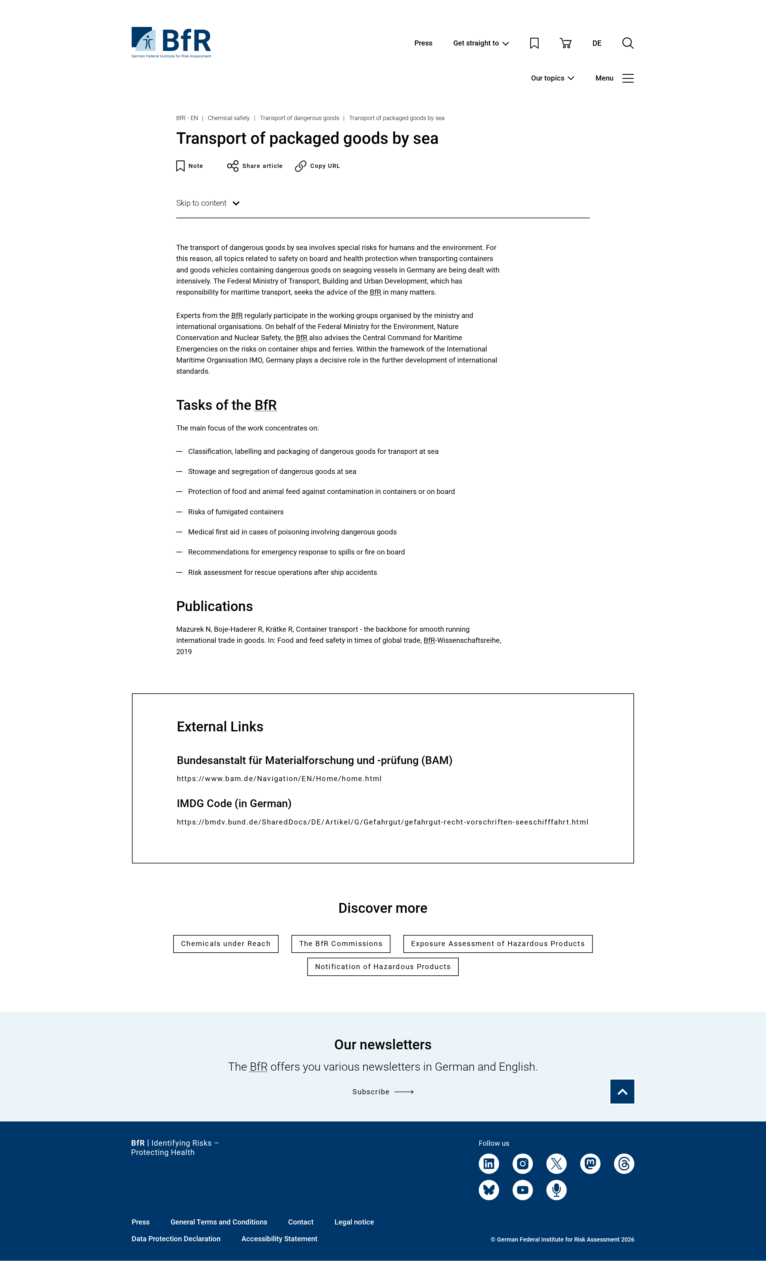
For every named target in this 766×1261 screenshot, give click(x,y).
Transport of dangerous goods (299, 118)
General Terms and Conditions (219, 1222)
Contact (301, 1222)
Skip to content (209, 207)
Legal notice (354, 1222)
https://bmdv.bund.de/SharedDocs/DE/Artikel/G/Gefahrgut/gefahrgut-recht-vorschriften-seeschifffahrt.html (383, 828)
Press (423, 43)
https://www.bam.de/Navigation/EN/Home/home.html (279, 779)
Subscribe (371, 1092)
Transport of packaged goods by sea (397, 118)
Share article (262, 165)
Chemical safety (229, 118)
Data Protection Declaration (176, 1239)
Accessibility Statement (279, 1239)
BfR (375, 292)
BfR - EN (187, 118)
